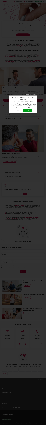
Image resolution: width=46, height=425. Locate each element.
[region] (23, 104)
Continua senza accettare (31, 94)
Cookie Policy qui (26, 107)
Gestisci (18, 110)
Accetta (27, 110)
